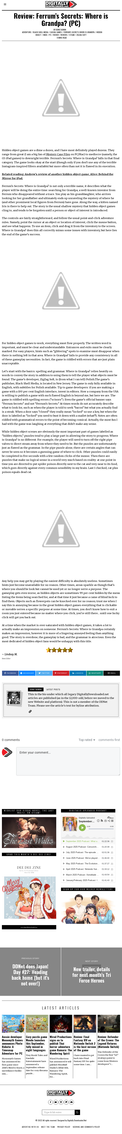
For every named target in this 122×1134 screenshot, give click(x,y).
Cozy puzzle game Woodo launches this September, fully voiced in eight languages (36, 1043)
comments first (109, 740)
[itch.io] (61, 1102)
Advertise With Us (30, 1127)
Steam (72, 34)
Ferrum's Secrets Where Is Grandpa (79, 32)
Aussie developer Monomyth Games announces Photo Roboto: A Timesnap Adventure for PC (12, 1045)
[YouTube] (55, 1102)
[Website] (30, 711)
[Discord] (71, 1102)
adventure (26, 32)
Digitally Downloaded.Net (76, 1120)
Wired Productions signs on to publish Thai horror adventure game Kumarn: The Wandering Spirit (61, 1045)
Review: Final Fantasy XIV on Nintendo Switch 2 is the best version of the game (85, 1043)
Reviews (64, 34)
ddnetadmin (61, 29)
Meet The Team (48, 1127)
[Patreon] (66, 1102)
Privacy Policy (63, 1127)
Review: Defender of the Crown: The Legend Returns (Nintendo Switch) (108, 1042)
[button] (77, 1112)
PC (50, 34)
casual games (56, 32)
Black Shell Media (40, 32)
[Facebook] (50, 1102)
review (56, 34)
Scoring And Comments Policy (86, 1127)
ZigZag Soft (81, 34)
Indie (45, 34)
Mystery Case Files (58, 154)
